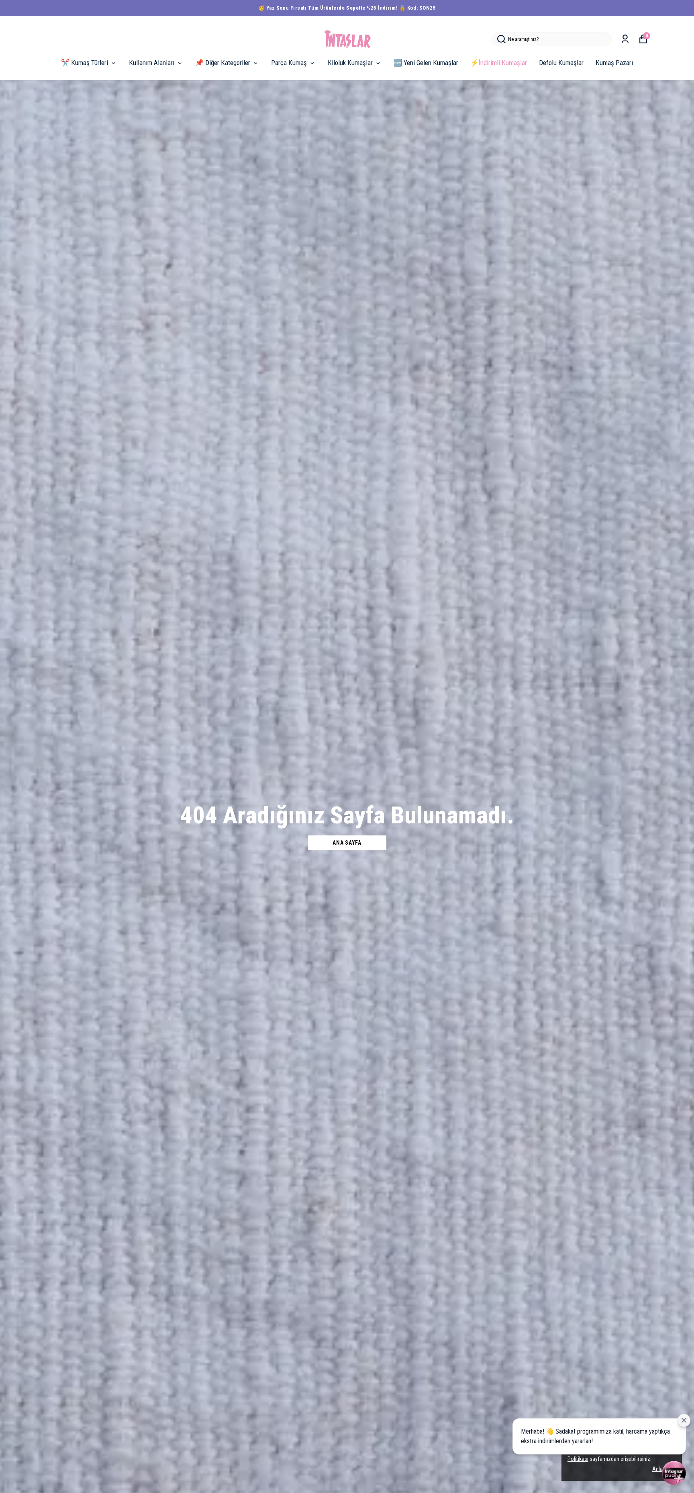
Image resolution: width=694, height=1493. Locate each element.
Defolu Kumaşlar (561, 63)
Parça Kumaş (289, 63)
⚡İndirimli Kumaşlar (498, 63)
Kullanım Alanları (151, 63)
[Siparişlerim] (625, 39)
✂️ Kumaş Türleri (84, 63)
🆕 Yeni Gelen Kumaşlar (426, 63)
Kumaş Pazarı (614, 63)
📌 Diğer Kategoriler (222, 63)
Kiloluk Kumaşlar (350, 63)
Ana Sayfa (347, 842)
